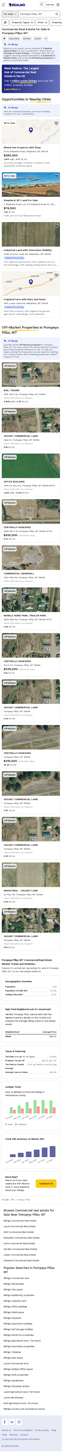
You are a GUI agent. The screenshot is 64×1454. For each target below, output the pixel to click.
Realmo (16, 5)
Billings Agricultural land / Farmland (22, 1340)
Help (4, 1434)
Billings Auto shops (13, 1357)
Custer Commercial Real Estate (20, 1254)
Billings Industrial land (15, 1301)
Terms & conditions (22, 1430)
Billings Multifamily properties (19, 1295)
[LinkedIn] (12, 1422)
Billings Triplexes (12, 1352)
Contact (24, 1434)
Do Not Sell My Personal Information (21, 1439)
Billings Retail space (14, 1312)
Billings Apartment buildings (18, 1323)
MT (12, 1200)
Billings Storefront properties (19, 1335)
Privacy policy (42, 1430)
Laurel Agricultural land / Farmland (22, 1392)
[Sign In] (57, 5)
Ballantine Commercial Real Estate (21, 1237)
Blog (53, 1430)
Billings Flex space (13, 1289)
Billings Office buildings (15, 1306)
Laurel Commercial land (16, 1363)
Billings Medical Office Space (18, 1369)
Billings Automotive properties (19, 1346)
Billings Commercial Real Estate (20, 1220)
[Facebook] (5, 1422)
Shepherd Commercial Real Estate (21, 1260)
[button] (39, 14)
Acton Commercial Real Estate (19, 1243)
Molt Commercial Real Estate (19, 1232)
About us (6, 1430)
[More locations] (45, 38)
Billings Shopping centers (17, 1386)
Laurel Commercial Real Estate (20, 1226)
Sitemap (13, 1434)
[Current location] (4, 38)
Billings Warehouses (14, 1284)
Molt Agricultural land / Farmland (21, 1403)
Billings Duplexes (12, 1318)
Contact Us (46, 1183)
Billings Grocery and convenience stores (24, 1409)
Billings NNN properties (16, 1374)
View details (31, 144)
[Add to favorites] (56, 123)
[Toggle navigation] (4, 4)
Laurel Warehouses (13, 1397)
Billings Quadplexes (14, 1380)
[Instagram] (19, 1422)
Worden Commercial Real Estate (20, 1249)
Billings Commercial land (16, 1278)
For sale (5, 1200)
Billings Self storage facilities (18, 1329)
